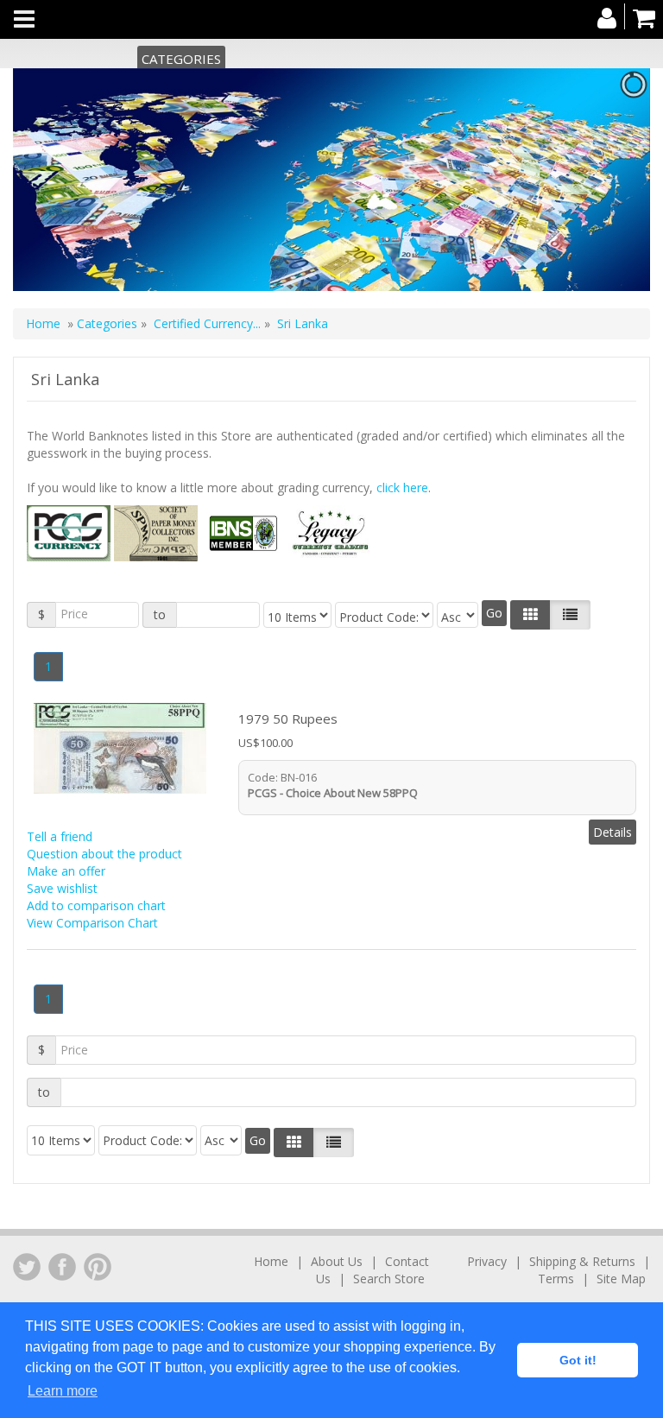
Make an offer (66, 871)
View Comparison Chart (92, 923)
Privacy (487, 1261)
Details (612, 832)
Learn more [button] (63, 1390)
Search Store (389, 1278)
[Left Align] (530, 615)
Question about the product (104, 853)
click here (402, 487)
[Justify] (570, 615)
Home (43, 323)
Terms (556, 1278)
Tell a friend (59, 836)
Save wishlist (62, 888)
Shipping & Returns (582, 1261)
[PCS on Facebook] (62, 1267)
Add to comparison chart (96, 905)
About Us (337, 1261)
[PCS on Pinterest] (97, 1267)
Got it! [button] (578, 1360)
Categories (181, 58)
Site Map (621, 1278)
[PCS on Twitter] (27, 1267)
